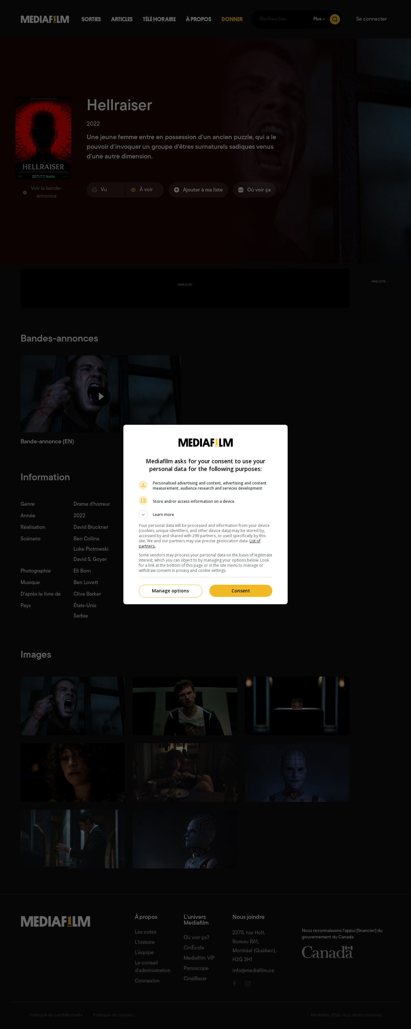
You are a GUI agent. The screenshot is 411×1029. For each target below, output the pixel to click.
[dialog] (205, 514)
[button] (205, 514)
